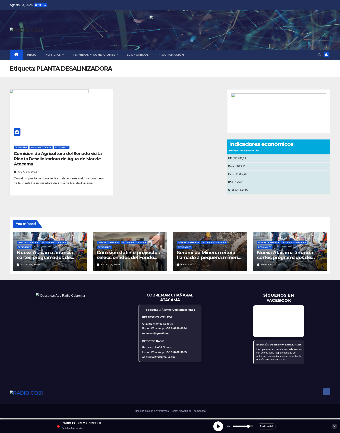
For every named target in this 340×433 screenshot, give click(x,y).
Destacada (21, 147)
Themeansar (199, 410)
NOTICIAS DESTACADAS (54, 242)
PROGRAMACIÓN (171, 54)
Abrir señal (266, 426)
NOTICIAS (53, 54)
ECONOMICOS (138, 54)
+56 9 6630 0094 (176, 328)
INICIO (32, 54)
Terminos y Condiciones (94, 54)
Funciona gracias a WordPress (152, 410)
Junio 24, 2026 (190, 264)
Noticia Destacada (41, 147)
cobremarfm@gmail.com (158, 356)
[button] (319, 54)
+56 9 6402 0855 (176, 352)
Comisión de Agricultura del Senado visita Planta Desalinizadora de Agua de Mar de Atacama (58, 159)
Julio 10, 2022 (27, 171)
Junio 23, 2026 (271, 264)
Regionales (61, 147)
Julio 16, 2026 (30, 264)
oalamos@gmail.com (156, 333)
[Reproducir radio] (218, 426)
